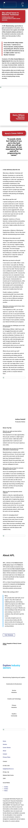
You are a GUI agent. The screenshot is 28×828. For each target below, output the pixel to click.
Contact (5, 754)
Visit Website (8, 635)
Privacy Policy (6, 757)
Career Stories (7, 747)
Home (4, 741)
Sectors (5, 744)
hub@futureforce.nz (8, 769)
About (4, 750)
